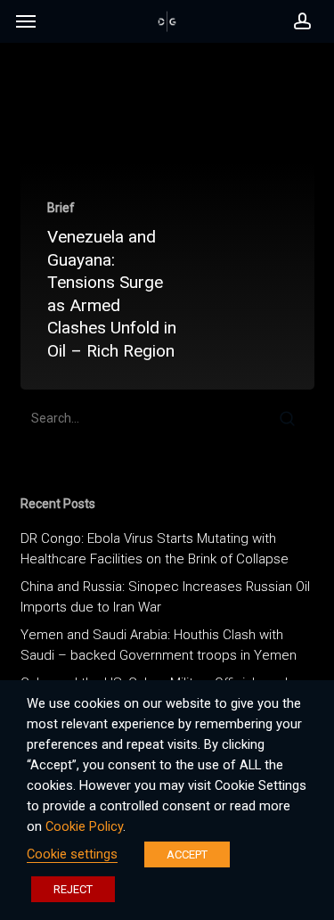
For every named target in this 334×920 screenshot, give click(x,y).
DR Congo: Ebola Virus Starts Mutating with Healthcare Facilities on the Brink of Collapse (154, 548)
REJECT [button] (73, 889)
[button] (26, 25)
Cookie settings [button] (72, 854)
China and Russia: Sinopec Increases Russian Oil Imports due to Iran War (165, 597)
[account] (297, 21)
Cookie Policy (84, 826)
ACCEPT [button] (187, 854)
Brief (61, 208)
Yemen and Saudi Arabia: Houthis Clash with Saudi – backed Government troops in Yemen (158, 645)
